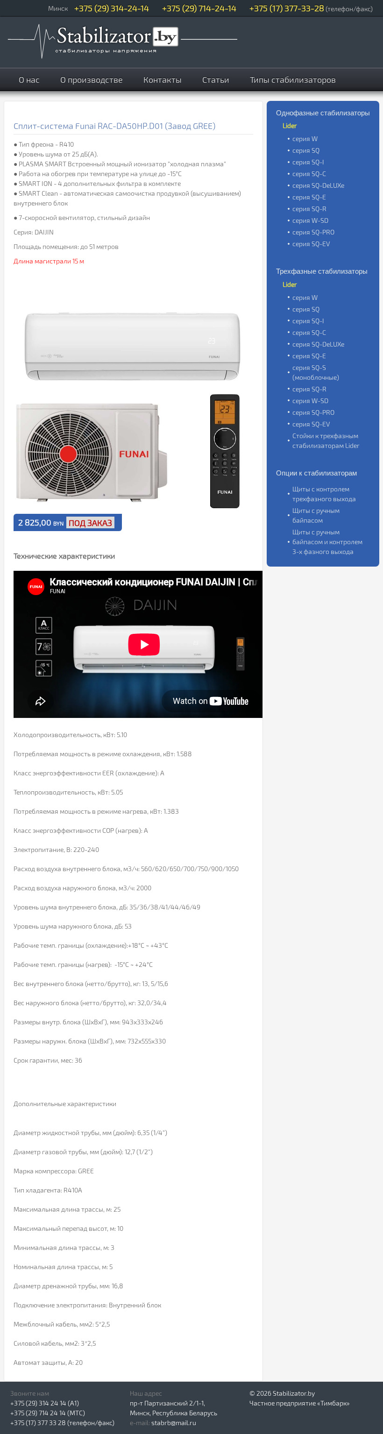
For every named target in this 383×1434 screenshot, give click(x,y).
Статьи (215, 79)
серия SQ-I (308, 162)
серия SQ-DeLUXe (318, 185)
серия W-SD (310, 220)
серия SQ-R (309, 209)
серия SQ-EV (311, 244)
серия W (305, 138)
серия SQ (305, 150)
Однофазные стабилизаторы (323, 113)
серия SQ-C (309, 173)
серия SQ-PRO (313, 232)
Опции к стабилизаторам (316, 473)
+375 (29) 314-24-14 (111, 8)
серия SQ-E (309, 197)
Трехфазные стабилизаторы (322, 271)
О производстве (91, 79)
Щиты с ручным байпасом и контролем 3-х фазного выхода (327, 541)
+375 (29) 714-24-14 (199, 8)
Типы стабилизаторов (293, 79)
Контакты (162, 79)
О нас (29, 79)
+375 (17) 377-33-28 (286, 8)
